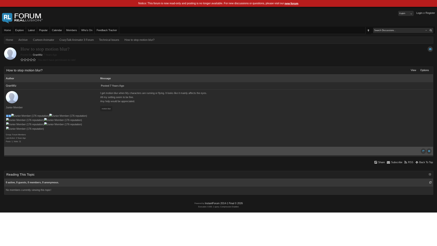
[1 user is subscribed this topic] (430, 49)
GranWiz (38, 54)
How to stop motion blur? (139, 39)
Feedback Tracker (107, 30)
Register (430, 13)
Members (71, 30)
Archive (23, 39)
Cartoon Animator (43, 39)
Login (419, 13)
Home (7, 30)
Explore (19, 30)
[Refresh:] (430, 182)
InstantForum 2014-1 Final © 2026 (224, 203)
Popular (43, 30)
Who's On (86, 30)
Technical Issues (109, 39)
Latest (31, 30)
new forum (291, 3)
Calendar (57, 30)
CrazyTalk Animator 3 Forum (76, 39)
